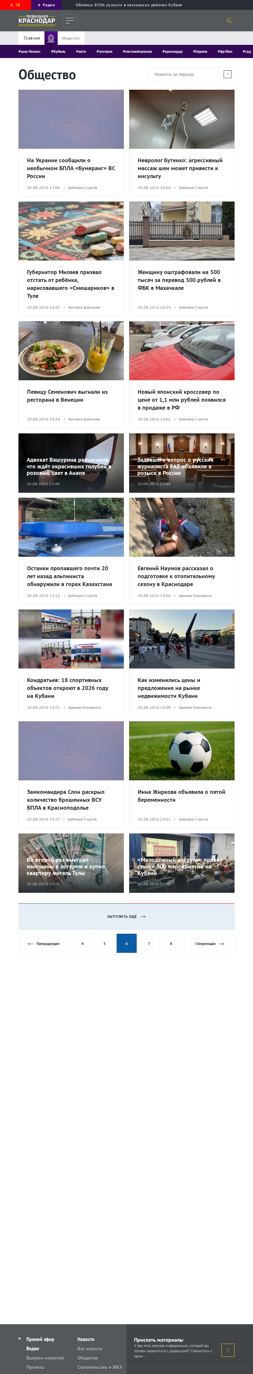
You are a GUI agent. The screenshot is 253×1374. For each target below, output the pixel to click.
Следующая (205, 943)
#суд (247, 51)
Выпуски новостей (45, 1358)
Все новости (89, 1349)
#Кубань (58, 51)
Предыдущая (48, 943)
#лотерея (104, 51)
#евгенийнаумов (137, 51)
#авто (81, 51)
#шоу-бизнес (29, 51)
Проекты (35, 1367)
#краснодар (172, 51)
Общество (87, 1358)
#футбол (225, 51)
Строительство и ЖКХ (99, 1367)
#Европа (200, 51)
